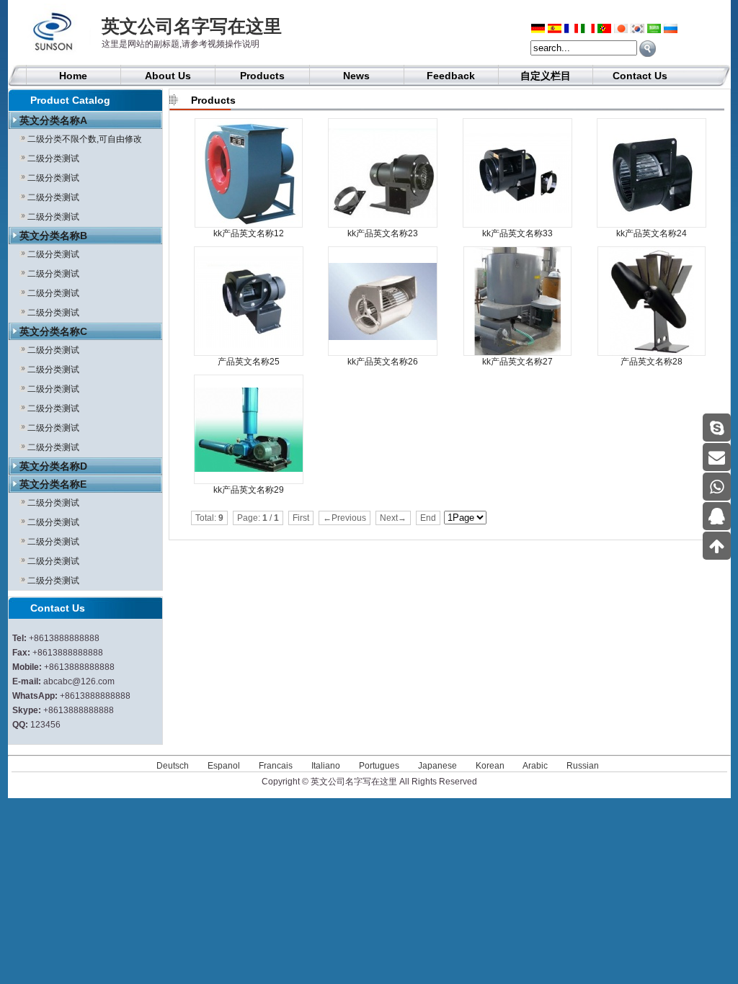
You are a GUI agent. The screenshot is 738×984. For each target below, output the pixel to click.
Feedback (451, 75)
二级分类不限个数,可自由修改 (84, 139)
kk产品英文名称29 (248, 490)
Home (73, 75)
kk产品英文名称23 (382, 233)
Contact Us (640, 75)
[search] (647, 48)
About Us (168, 75)
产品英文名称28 (652, 362)
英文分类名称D (53, 466)
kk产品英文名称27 (517, 362)
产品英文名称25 (249, 362)
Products (262, 75)
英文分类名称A (53, 120)
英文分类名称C (53, 331)
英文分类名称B (53, 235)
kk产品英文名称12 (248, 233)
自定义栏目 (545, 75)
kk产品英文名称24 (651, 233)
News (356, 75)
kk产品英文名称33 (517, 233)
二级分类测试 (53, 158)
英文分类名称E (52, 484)
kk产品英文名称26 (382, 362)
